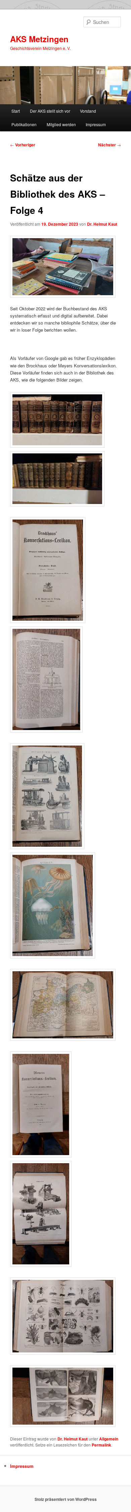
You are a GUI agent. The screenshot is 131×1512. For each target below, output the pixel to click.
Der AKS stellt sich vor (50, 111)
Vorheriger (22, 145)
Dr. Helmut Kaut (102, 224)
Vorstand (88, 111)
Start (15, 111)
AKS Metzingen (39, 39)
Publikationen (24, 124)
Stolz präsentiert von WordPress (66, 1499)
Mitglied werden (61, 124)
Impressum (96, 124)
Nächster (109, 145)
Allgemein (108, 1439)
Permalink (101, 1445)
